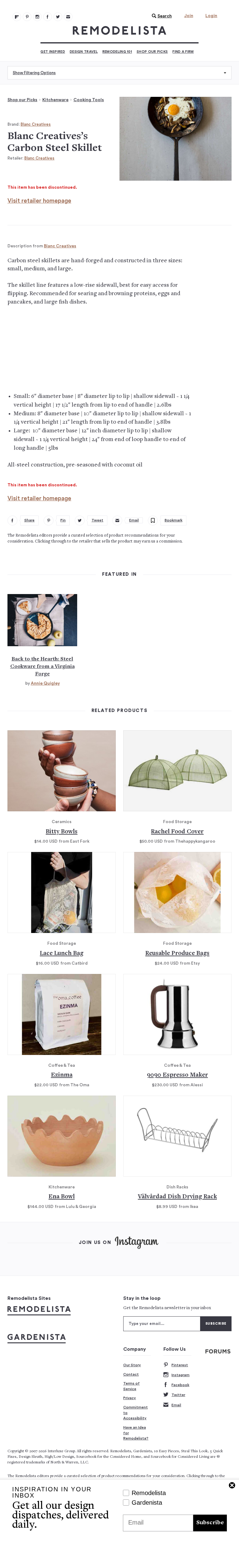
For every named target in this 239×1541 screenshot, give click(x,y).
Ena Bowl (62, 1197)
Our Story (132, 1365)
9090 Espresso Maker (177, 1075)
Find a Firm (183, 51)
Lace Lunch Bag (61, 953)
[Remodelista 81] (37, 16)
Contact (131, 1374)
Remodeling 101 (117, 51)
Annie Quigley (45, 683)
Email (176, 1405)
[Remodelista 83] (58, 16)
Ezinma (62, 1075)
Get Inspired (52, 51)
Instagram (180, 1375)
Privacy (129, 1398)
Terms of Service (131, 1386)
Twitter (178, 1395)
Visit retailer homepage (39, 201)
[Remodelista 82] (47, 16)
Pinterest (179, 1365)
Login (211, 16)
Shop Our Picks (152, 51)
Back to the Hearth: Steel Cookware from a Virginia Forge (42, 666)
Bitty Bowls (61, 832)
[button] (160, 16)
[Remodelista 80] (27, 16)
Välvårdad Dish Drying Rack (177, 1197)
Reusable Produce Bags (177, 953)
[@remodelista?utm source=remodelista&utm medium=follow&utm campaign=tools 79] (16, 16)
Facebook (180, 1385)
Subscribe (210, 1523)
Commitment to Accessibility (135, 1412)
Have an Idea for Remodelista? (135, 1433)
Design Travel (84, 51)
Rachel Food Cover (177, 832)
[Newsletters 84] (68, 16)
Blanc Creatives (36, 124)
